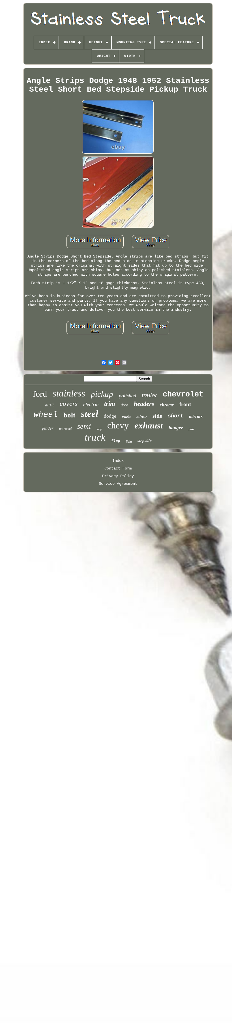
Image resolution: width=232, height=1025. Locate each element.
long (99, 429)
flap (115, 441)
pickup (102, 393)
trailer (149, 395)
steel (89, 414)
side (157, 416)
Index (118, 460)
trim (109, 403)
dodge (110, 416)
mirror (141, 417)
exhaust (148, 425)
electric (90, 404)
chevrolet (183, 394)
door (124, 405)
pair (191, 429)
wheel (46, 414)
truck (95, 437)
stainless (69, 393)
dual (49, 405)
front (185, 404)
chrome (167, 404)
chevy (118, 425)
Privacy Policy (118, 476)
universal (65, 428)
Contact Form (118, 468)
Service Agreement (118, 483)
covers (69, 403)
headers (144, 403)
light (129, 441)
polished (127, 395)
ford (40, 393)
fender (47, 428)
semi (84, 426)
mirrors (196, 416)
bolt (69, 415)
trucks (126, 417)
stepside (145, 440)
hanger (176, 427)
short (175, 416)
